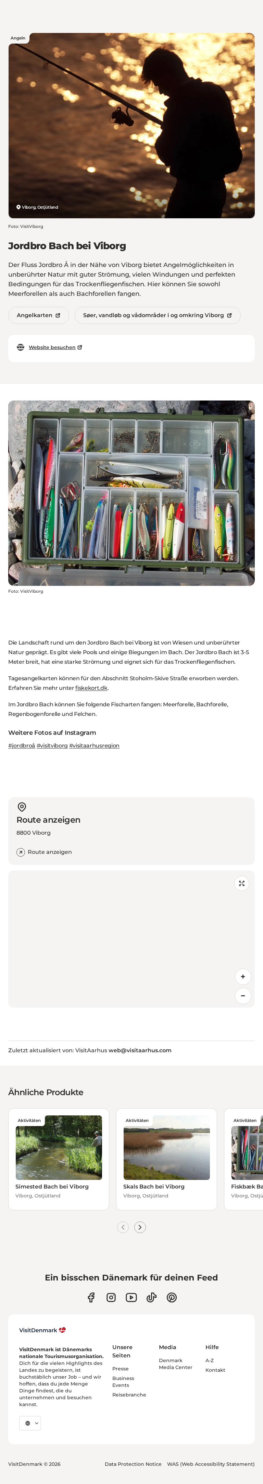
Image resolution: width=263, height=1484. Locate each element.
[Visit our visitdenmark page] (131, 1297)
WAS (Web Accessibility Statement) (211, 1464)
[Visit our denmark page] (91, 1297)
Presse (120, 1369)
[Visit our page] (111, 1297)
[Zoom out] (243, 996)
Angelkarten (34, 315)
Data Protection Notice (133, 1464)
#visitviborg (52, 745)
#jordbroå (21, 745)
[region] (131, 939)
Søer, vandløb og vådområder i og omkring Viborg (153, 315)
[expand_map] (241, 883)
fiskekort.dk (91, 688)
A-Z (209, 1360)
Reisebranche (129, 1395)
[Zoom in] (243, 977)
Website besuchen (52, 347)
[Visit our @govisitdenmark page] (152, 1297)
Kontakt (215, 1370)
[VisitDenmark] (42, 1330)
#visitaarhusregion (94, 745)
